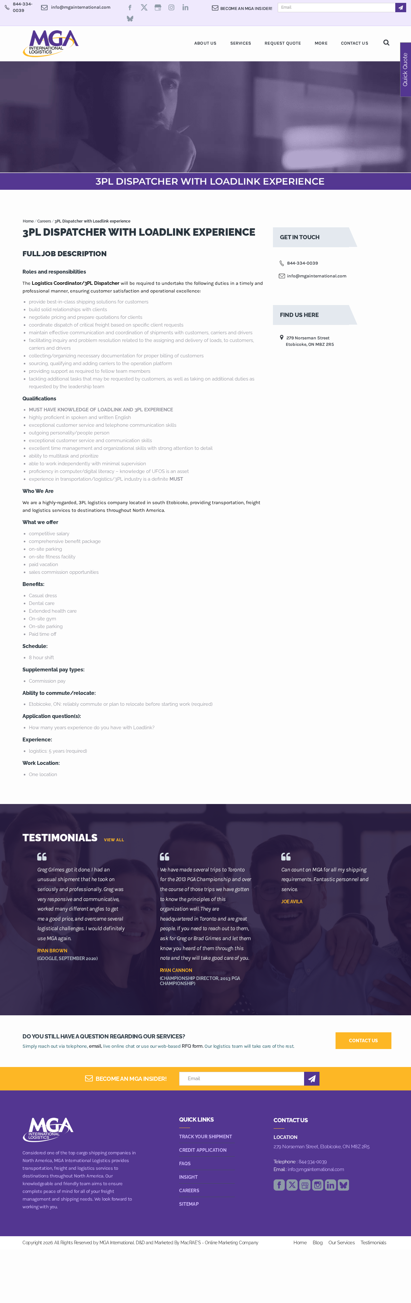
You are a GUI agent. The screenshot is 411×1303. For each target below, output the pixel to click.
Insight (188, 1177)
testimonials (373, 1243)
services (240, 43)
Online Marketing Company (231, 1242)
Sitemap (189, 1204)
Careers (44, 221)
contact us (363, 1040)
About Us (205, 43)
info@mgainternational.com (316, 1169)
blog (317, 1243)
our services (341, 1243)
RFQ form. (192, 1046)
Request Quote (283, 43)
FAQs (185, 1163)
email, (95, 1046)
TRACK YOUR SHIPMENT (205, 1136)
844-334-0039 (313, 1162)
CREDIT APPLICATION (203, 1150)
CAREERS (189, 1190)
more (321, 43)
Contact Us (354, 43)
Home (28, 221)
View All (114, 840)
